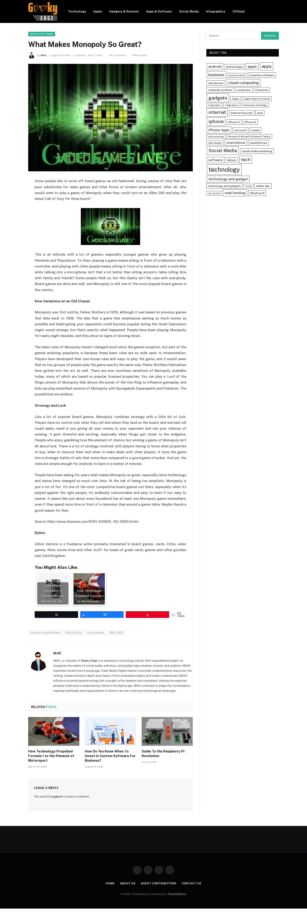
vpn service (214, 193)
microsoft (240, 130)
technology (224, 169)
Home (110, 883)
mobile (255, 130)
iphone (216, 121)
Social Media (189, 11)
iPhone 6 (250, 122)
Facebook (261, 90)
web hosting (235, 193)
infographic (214, 105)
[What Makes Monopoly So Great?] (110, 117)
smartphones (258, 142)
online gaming (216, 136)
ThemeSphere (176, 894)
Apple (97, 11)
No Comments (118, 55)
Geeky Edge (89, 660)
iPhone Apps (219, 130)
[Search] (277, 11)
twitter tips (263, 186)
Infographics (215, 11)
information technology (255, 105)
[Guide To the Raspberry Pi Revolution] (167, 731)
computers (244, 90)
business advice (237, 75)
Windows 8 (257, 193)
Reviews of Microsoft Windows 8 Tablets (249, 136)
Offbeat (238, 11)
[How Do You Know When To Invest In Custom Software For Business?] (110, 731)
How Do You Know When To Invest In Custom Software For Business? (110, 755)
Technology (77, 11)
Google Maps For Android (257, 98)
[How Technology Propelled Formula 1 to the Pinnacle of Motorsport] (53, 731)
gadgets (217, 98)
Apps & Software (159, 11)
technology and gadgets (224, 186)
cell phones (215, 83)
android (214, 66)
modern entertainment (45, 632)
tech (245, 159)
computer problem (220, 90)
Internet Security (242, 113)
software (215, 160)
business (216, 74)
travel (248, 186)
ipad (260, 113)
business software (262, 75)
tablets (231, 160)
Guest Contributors (158, 883)
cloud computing (243, 82)
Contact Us (191, 883)
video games (95, 632)
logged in (57, 796)
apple (252, 66)
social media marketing (257, 151)
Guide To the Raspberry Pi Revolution (163, 753)
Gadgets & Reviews (124, 11)
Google (235, 98)
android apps (234, 66)
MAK (43, 55)
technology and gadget (228, 179)
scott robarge (215, 143)
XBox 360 (116, 632)
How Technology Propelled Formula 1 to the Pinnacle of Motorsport (51, 755)
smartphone (235, 143)
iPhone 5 (234, 122)
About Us (128, 883)
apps (266, 66)
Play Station (74, 632)
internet (217, 112)
